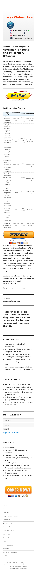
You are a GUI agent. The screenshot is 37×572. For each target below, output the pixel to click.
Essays (23, 288)
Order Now (6, 512)
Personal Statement (9, 538)
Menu (5, 7)
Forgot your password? (11, 433)
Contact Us (6, 541)
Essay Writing (7, 534)
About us (5, 508)
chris (7, 288)
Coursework (6, 527)
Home (5, 505)
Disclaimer (6, 556)
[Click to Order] (18, 237)
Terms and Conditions (9, 545)
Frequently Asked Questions (11, 516)
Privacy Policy (7, 548)
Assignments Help (8, 523)
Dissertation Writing (8, 530)
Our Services (6, 519)
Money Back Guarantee (10, 552)
